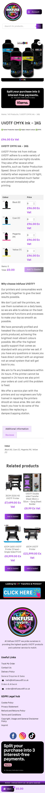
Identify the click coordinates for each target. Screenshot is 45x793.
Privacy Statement (9, 707)
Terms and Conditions (11, 715)
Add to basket (34, 269)
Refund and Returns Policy (13, 711)
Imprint (4, 725)
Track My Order (8, 664)
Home (3, 114)
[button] (39, 43)
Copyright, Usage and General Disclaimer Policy (19, 720)
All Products (13, 114)
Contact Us (6, 668)
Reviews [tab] (10, 435)
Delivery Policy (8, 672)
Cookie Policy (7, 703)
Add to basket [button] (12, 516)
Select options (32, 516)
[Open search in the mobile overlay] (22, 26)
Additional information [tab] (17, 429)
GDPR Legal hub (10, 696)
